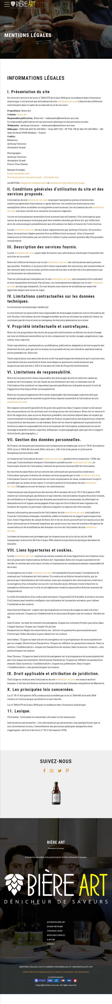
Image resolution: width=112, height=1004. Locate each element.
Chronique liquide (54, 931)
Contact (51, 944)
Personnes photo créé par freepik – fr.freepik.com (33, 177)
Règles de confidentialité (34, 183)
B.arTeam (51, 939)
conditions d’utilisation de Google (67, 183)
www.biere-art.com (67, 101)
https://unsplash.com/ (18, 173)
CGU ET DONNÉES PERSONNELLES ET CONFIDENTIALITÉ (63, 967)
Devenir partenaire (55, 926)
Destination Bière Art (56, 922)
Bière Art (22, 114)
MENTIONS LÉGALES (28, 967)
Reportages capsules (56, 935)
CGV (91, 967)
